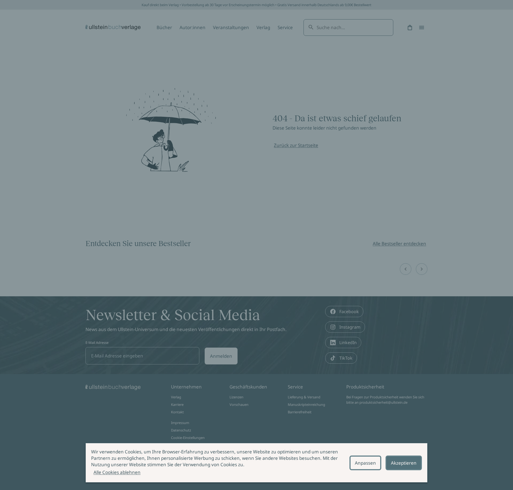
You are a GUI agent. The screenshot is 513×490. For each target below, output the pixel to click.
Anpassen (365, 463)
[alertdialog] (257, 463)
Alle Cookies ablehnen (117, 472)
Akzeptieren (404, 463)
